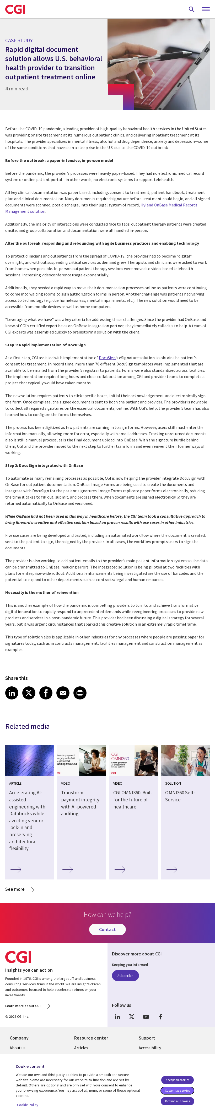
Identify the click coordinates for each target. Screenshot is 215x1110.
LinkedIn (117, 1016)
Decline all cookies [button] (177, 1101)
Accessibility (150, 1047)
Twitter (131, 1016)
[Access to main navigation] (206, 9)
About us (17, 1047)
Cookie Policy (27, 1104)
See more (15, 889)
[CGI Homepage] (15, 9)
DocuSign (107, 357)
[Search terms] (191, 9)
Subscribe (125, 975)
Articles (81, 1047)
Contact (107, 929)
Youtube (146, 1016)
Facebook (160, 1016)
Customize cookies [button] (177, 1090)
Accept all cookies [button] (177, 1080)
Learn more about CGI (23, 1005)
